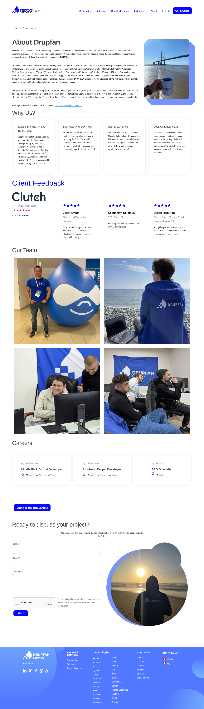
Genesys (97, 682)
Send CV (60, 483)
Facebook (35, 671)
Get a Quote (182, 10)
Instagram (41, 671)
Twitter (30, 671)
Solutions (101, 10)
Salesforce (97, 702)
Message (17, 571)
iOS (113, 669)
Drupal (96, 658)
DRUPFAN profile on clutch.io (68, 105)
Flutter (115, 685)
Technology (139, 10)
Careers (140, 661)
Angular (115, 661)
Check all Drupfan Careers (32, 507)
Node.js (96, 686)
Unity (114, 657)
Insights (166, 10)
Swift (114, 697)
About (154, 10)
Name (16, 543)
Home (16, 27)
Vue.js (96, 674)
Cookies (140, 665)
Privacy (140, 673)
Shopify (96, 698)
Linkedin (25, 671)
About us (141, 657)
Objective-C (117, 681)
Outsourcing (85, 10)
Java (114, 673)
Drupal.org (46, 671)
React (95, 666)
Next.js (115, 701)
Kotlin (115, 677)
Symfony (97, 670)
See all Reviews (21, 215)
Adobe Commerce (120, 689)
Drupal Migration (120, 10)
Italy (168, 663)
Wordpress (97, 678)
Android (115, 693)
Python (115, 665)
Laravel (96, 662)
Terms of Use (143, 677)
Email (15, 558)
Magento (97, 694)
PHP (95, 690)
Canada (170, 658)
